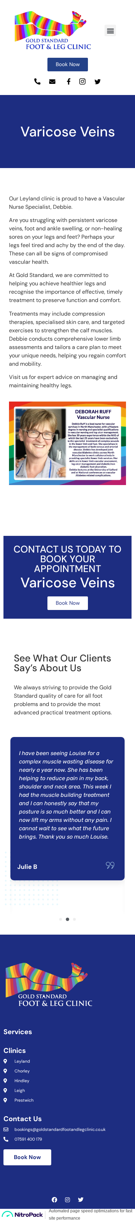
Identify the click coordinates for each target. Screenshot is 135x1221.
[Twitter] (80, 1199)
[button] (110, 30)
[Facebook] (54, 1199)
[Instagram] (67, 1199)
